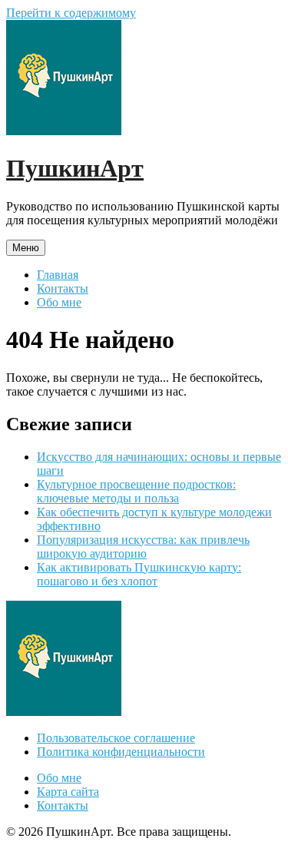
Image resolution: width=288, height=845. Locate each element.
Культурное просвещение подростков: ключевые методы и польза (136, 491)
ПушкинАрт (75, 168)
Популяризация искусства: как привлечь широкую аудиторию (143, 546)
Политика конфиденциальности (121, 751)
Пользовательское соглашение (116, 737)
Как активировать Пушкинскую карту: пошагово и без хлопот (139, 574)
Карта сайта (68, 791)
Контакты (62, 288)
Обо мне (59, 302)
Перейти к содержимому (71, 12)
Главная (57, 274)
